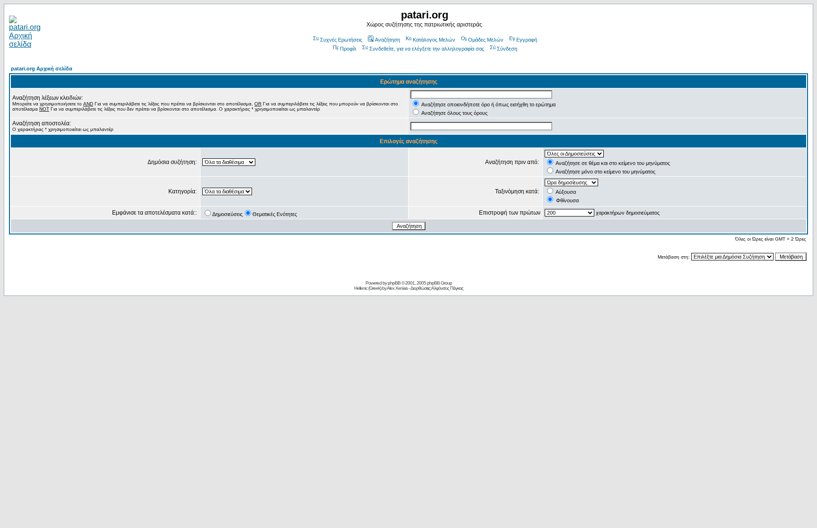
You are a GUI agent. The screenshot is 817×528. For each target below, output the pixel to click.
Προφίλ (348, 49)
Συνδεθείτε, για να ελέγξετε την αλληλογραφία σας (426, 49)
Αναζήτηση (387, 40)
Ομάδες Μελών (486, 40)
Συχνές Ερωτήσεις (341, 40)
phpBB (394, 283)
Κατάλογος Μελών (434, 40)
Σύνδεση (507, 49)
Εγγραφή (526, 40)
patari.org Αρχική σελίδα (41, 68)
